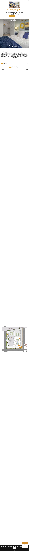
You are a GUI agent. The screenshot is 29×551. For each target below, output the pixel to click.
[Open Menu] (28, 20)
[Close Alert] (28, 1)
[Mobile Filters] (27, 63)
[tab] (2, 63)
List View (3, 69)
